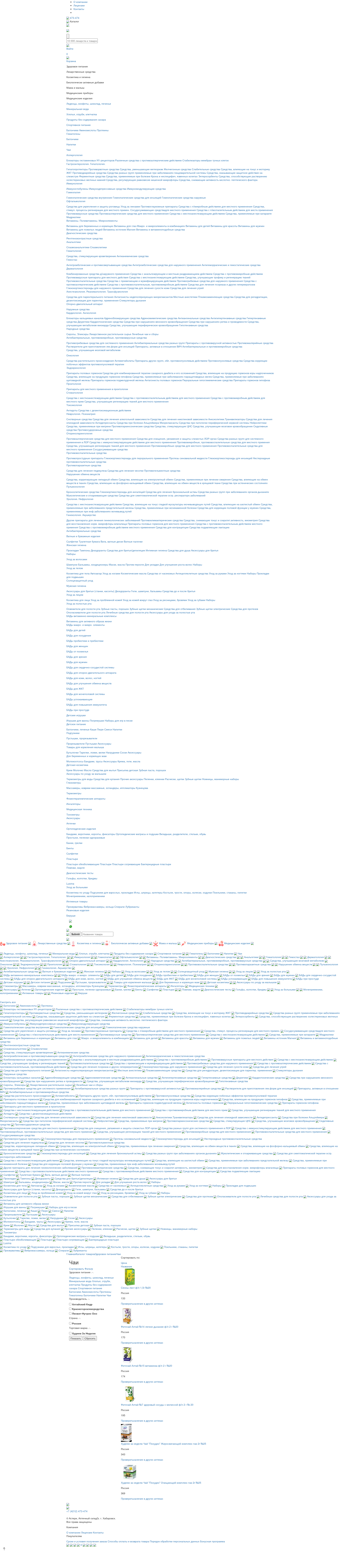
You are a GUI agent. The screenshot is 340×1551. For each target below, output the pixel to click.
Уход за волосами (76, 559)
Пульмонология (75, 486)
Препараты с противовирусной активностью (211, 343)
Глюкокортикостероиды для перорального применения (136, 458)
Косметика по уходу (77, 892)
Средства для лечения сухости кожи (148, 288)
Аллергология (74, 155)
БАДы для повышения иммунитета (86, 704)
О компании (80, 2)
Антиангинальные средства (194, 318)
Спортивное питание (78, 125)
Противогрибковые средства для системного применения (100, 343)
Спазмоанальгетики (77, 247)
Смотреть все (8, 1002)
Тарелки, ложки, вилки (92, 752)
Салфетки (72, 541)
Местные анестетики (185, 297)
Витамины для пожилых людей (84, 229)
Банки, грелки (74, 843)
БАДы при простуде (77, 710)
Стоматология (74, 392)
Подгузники (73, 733)
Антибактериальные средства (83, 531)
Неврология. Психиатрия (80, 414)
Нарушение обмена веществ (83, 474)
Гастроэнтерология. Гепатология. (85, 164)
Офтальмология (75, 201)
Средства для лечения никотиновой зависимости (179, 419)
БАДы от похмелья (77, 651)
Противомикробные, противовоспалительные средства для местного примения (223, 442)
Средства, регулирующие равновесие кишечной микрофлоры (142, 180)
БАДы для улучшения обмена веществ (88, 683)
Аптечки (71, 823)
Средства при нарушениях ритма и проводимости (218, 321)
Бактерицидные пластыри (156, 864)
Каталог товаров (85, 1254)
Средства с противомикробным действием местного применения (117, 527)
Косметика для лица (78, 600)
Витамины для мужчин (251, 226)
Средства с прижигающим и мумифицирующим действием (141, 281)
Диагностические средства (81, 233)
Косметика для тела (78, 573)
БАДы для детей (75, 630)
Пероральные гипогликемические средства (207, 380)
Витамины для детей (198, 226)
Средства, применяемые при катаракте (249, 213)
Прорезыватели (75, 743)
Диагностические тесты (79, 873)
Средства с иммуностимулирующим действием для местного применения (132, 442)
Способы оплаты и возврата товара (128, 1541)
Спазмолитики (98, 247)
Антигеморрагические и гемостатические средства (231, 265)
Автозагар (96, 573)
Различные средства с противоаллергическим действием (148, 160)
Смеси (108, 729)
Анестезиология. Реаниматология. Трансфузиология (97, 291)
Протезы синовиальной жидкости (188, 458)
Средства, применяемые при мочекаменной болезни (166, 507)
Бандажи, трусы (93, 761)
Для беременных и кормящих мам (86, 756)
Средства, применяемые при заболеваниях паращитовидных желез (172, 376)
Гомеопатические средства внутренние (89, 197)
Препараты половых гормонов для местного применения (161, 523)
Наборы (71, 554)
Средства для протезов (244, 609)
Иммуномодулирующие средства (146, 188)
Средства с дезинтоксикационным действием (104, 410)
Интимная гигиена (156, 550)
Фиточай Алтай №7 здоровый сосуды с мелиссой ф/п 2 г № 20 (157, 1404)
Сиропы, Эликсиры (77, 334)
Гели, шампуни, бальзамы (146, 591)
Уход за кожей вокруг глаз (137, 600)
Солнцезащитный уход (79, 580)
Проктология (73, 383)
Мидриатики (73, 217)
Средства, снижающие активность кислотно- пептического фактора (218, 180)
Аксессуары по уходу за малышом (86, 773)
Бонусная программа (212, 1541)
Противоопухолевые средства (225, 360)
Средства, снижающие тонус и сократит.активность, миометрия (221, 520)
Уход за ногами (111, 573)
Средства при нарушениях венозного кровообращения (156, 321)
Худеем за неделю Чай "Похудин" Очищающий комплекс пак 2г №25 (161, 1482)
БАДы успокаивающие (79, 699)
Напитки (71, 144)
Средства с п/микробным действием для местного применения (215, 206)
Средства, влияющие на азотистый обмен (235, 504)
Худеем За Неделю (84, 1333)
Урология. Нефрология (79, 499)
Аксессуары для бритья (204, 550)
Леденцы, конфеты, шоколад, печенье (88, 103)
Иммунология (74, 183)
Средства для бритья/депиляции (126, 550)
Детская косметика (77, 765)
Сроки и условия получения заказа (86, 1541)
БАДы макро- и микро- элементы (85, 624)
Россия (76, 1323)
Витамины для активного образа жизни (89, 621)
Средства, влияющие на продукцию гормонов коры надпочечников (235, 373)
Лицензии (79, 5)
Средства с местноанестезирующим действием (197, 213)
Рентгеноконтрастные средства (84, 238)
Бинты (70, 848)
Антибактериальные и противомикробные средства (212, 346)
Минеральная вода (77, 109)
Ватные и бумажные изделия (83, 536)
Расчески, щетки (174, 779)
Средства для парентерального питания (90, 297)
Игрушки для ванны (77, 720)
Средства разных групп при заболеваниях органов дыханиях (233, 492)
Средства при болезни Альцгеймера (138, 422)
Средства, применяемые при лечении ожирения (202, 479)
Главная (71, 1254)
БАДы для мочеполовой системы (85, 694)
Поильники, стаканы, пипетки (230, 892)
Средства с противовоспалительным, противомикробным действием (147, 284)
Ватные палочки (133, 541)
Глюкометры (73, 782)
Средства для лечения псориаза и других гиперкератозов (221, 284)
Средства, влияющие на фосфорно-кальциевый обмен (119, 483)
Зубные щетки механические (146, 609)
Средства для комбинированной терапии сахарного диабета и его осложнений (149, 373)
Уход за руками (218, 573)
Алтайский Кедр (82, 1304)
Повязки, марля (75, 867)
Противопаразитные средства (83, 465)
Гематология (73, 250)
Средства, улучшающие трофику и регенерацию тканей (217, 277)
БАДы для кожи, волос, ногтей (83, 678)
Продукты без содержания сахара (86, 119)
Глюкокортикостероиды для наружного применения (96, 288)
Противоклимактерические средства (162, 520)
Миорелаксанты (169, 422)
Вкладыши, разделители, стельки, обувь (182, 834)
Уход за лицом (74, 594)
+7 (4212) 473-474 (76, 1511)
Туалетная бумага (89, 541)
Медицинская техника (79, 809)
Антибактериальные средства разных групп (159, 343)
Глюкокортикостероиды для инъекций (230, 458)
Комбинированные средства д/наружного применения (98, 273)
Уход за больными (77, 887)
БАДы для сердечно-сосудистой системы (90, 667)
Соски (123, 752)
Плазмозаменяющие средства (216, 297)
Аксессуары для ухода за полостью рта (172, 612)
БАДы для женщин (77, 646)
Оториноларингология (79, 433)
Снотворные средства (79, 419)
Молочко (78, 770)
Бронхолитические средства (82, 492)
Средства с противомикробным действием (238, 273)
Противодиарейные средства (89, 172)
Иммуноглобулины (77, 188)
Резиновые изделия (77, 910)
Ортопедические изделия (81, 828)
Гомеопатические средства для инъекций (137, 197)
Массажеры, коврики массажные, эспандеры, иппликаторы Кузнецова (107, 788)
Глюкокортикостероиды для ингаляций (122, 492)
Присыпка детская (127, 770)
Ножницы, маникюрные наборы (220, 779)
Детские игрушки (76, 715)
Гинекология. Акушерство (81, 515)
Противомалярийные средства (255, 343)
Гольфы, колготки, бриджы (81, 878)
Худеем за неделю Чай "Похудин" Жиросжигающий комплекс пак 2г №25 (163, 1443)
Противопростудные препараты (84, 458)
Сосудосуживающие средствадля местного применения (163, 210)
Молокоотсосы (74, 761)
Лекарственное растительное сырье (110, 334)
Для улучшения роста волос (176, 564)
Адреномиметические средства (159, 318)
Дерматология (74, 268)
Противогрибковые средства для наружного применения (210, 281)
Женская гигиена (76, 545)
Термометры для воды (79, 779)
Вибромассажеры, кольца (99, 906)
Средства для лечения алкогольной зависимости (121, 419)
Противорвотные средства (104, 169)
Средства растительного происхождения (90, 360)
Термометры (73, 793)
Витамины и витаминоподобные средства (160, 229)
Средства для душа (179, 550)
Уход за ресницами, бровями (170, 600)
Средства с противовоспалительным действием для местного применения (166, 398)
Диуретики (84, 321)
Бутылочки (72, 752)
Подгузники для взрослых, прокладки (111, 892)
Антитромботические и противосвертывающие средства (99, 265)
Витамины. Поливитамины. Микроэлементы (92, 220)
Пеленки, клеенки (154, 779)
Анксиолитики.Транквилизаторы (226, 419)
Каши (93, 729)
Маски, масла (117, 564)
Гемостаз (71, 259)
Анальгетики (73, 242)
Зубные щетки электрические (213, 609)
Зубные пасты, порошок (115, 609)
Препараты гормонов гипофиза (251, 380)
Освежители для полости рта (83, 609)
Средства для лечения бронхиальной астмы (171, 492)
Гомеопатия (73, 192)
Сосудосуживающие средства (110, 449)
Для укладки (152, 564)
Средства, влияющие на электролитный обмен (146, 479)
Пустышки (91, 743)
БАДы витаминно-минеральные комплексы (91, 616)
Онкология (72, 355)
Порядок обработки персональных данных (174, 1541)
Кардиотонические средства (106, 321)
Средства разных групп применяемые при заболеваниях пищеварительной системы (156, 172)
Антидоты (72, 410)
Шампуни (71, 564)
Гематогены (73, 133)
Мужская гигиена (76, 585)
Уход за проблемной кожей (106, 600)
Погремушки (97, 720)
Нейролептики (258, 422)
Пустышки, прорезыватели (81, 738)
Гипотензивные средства (193, 325)
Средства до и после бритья (178, 591)
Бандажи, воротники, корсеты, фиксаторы (90, 834)
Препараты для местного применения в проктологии (97, 389)
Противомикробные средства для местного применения (184, 445)
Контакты (78, 9)
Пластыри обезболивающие (82, 864)
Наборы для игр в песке (119, 720)
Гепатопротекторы (77, 169)
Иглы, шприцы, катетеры (148, 892)
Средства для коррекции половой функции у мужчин (228, 507)
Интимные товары (76, 901)
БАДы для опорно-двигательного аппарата (91, 672)
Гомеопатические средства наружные (184, 197)
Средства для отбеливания (180, 609)
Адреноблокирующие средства (122, 318)
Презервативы (74, 906)
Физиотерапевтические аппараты (85, 798)
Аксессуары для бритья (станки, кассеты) (90, 591)
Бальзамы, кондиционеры (93, 564)
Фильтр (89, 1268)
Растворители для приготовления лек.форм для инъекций (100, 346)
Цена (124, 1263)
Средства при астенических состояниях (244, 483)
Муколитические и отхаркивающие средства (92, 495)
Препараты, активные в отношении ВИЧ (158, 346)
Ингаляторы (73, 804)
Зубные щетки (193, 779)
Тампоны (85, 550)
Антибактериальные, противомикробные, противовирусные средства (106, 337)
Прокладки (72, 550)
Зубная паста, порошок (152, 770)
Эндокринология (76, 367)
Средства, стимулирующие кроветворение (91, 256)
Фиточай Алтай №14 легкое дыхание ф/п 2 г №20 (149, 1326)
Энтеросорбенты (208, 176)
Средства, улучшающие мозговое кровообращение (223, 426)
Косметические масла (133, 573)
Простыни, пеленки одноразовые (85, 837)
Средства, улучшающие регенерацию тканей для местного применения (126, 401)
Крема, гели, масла (129, 761)
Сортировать (76, 1268)
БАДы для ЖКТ (75, 688)
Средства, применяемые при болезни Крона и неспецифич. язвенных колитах (152, 176)
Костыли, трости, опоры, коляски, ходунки (187, 892)
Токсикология (74, 405)
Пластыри (72, 859)
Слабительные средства (206, 169)
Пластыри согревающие (126, 864)
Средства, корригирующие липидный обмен (92, 479)
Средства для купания (107, 779)
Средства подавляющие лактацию (209, 527)
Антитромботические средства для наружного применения (166, 265)
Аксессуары (104, 743)
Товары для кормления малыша (85, 747)
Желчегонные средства (177, 169)
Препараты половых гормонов (84, 373)
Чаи (68, 149)
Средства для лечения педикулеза (86, 470)
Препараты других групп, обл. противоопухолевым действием (171, 360)
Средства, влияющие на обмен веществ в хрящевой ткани (186, 483)
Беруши (70, 915)
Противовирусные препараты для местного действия (97, 277)
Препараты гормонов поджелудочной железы (117, 380)
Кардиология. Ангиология (81, 312)
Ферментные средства (92, 176)
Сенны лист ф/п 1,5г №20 (136, 1287)
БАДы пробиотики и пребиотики (84, 640)
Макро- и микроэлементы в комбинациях (161, 226)
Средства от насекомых (161, 573)
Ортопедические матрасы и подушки (137, 834)
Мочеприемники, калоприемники (85, 896)
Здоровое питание (105, 1254)
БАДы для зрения (76, 656)
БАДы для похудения (78, 635)
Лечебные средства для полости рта (127, 612)
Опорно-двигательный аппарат (84, 304)
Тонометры (73, 814)
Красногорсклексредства (88, 1309)
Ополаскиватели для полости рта (85, 612)
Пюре (100, 729)
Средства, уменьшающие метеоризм (141, 169)
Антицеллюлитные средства (191, 573)
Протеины (103, 130)
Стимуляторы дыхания (132, 300)
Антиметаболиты (124, 360)
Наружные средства (78, 309)
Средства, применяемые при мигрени (88, 426)
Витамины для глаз (125, 226)
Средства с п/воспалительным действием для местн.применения (235, 210)
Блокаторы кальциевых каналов (84, 318)
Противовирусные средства (82, 213)
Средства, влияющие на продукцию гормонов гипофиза (99, 376)
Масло (88, 770)
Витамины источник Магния (119, 229)
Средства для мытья (104, 770)
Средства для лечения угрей (187, 288)
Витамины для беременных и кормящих (89, 226)
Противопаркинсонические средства (133, 426)
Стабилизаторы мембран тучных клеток (205, 160)
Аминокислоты (87, 130)
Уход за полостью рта (79, 603)
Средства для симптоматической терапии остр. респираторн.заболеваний (162, 495)
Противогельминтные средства (162, 470)
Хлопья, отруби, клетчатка (81, 114)
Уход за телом (74, 568)
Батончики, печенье (77, 729)
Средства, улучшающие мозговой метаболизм (93, 350)
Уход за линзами (130, 206)
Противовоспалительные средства (86, 281)
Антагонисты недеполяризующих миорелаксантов (143, 297)
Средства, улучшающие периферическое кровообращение (143, 325)
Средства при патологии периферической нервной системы (214, 422)
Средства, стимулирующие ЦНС (173, 426)
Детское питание (76, 724)
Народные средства (78, 328)
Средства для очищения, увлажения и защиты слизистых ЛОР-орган (177, 438)
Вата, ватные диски (112, 541)
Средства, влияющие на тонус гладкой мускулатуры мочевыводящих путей (166, 504)
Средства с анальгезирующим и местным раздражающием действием (171, 273)
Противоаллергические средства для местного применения (134, 213)
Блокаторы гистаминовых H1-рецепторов (90, 160)
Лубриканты (132, 906)
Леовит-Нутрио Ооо (84, 1313)
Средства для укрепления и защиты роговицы (93, 206)
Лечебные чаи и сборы (145, 334)
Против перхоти (135, 564)
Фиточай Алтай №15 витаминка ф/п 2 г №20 (146, 1365)
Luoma (70, 883)
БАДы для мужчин (76, 662)
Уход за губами (196, 600)
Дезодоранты (98, 550)
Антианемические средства (133, 256)
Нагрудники (112, 752)
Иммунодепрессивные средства (107, 188)
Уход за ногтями (236, 573)
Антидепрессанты (105, 422)
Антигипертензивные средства (228, 318)
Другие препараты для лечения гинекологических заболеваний (103, 520)
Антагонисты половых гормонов (163, 380)
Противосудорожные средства (95, 429)
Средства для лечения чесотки (125, 470)
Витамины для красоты (224, 226)
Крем (69, 770)
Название (127, 1266)
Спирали (119, 906)
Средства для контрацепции (172, 527)
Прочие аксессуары (131, 779)
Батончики (72, 130)
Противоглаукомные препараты (159, 206)
